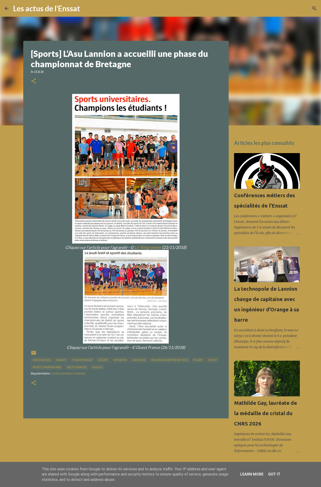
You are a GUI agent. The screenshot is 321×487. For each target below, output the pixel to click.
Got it (274, 474)
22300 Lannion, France (68, 373)
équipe (103, 360)
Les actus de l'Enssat (46, 8)
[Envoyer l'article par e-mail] (33, 354)
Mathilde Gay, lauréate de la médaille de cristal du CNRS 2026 (265, 413)
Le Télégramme (147, 247)
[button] (33, 81)
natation (139, 360)
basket (61, 360)
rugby (198, 360)
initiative (120, 360)
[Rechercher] (87, 8)
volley (97, 367)
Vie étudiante (77, 367)
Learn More (251, 474)
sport (212, 360)
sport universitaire (47, 367)
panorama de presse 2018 (169, 360)
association (42, 360)
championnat (82, 360)
